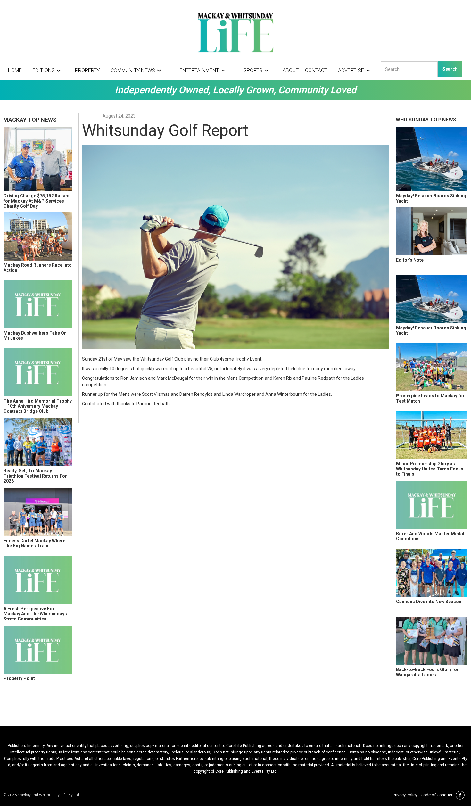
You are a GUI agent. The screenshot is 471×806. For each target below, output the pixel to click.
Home (15, 70)
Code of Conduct (436, 795)
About (291, 70)
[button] (48, 70)
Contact (316, 70)
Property (87, 70)
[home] (235, 32)
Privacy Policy (405, 795)
